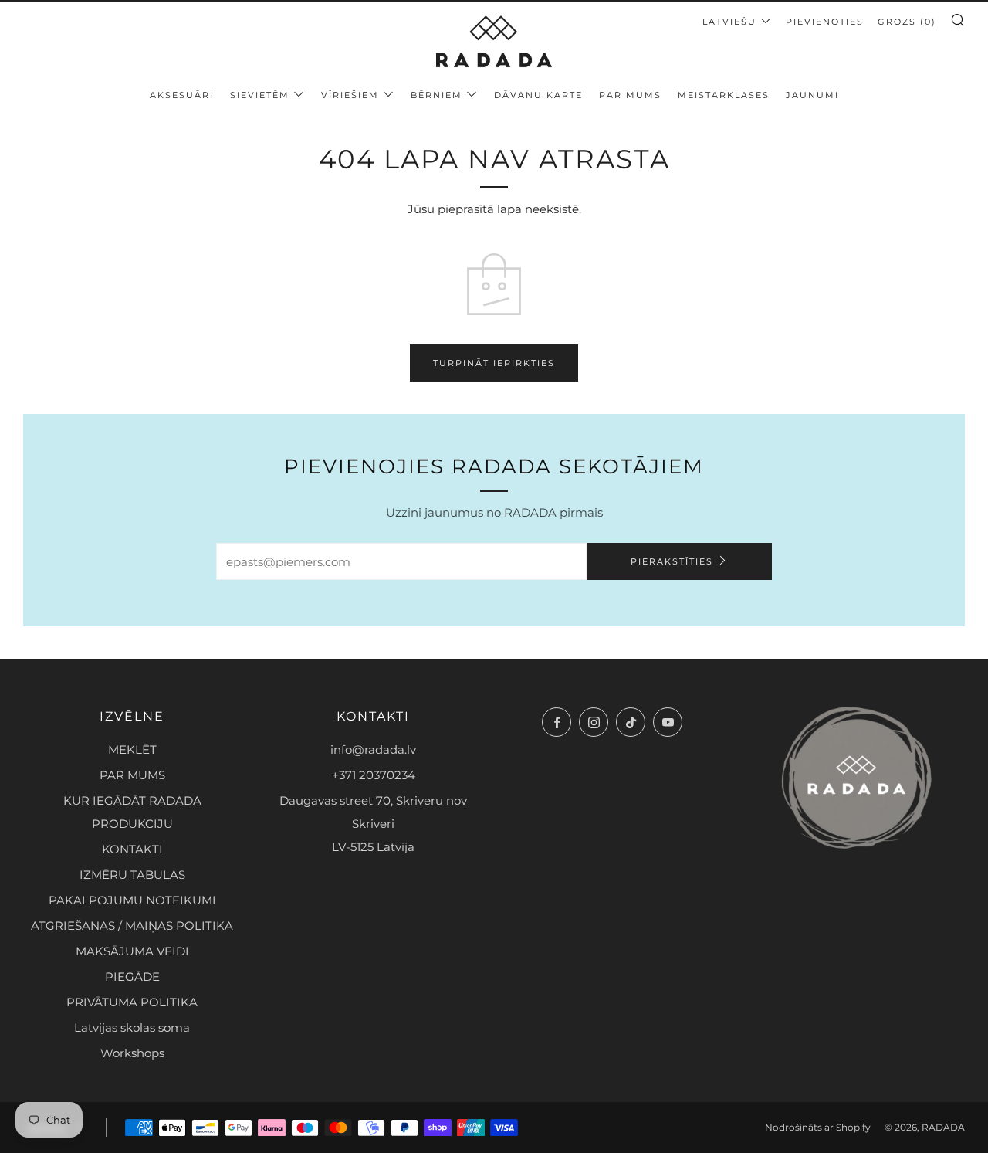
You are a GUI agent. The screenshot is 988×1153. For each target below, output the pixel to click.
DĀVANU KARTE (538, 95)
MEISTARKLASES (724, 95)
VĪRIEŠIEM (350, 95)
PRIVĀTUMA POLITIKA (132, 1002)
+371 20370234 (373, 775)
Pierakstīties (672, 561)
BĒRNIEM (436, 95)
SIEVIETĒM (259, 95)
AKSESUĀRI (182, 95)
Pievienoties (825, 21)
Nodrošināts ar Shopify (818, 1127)
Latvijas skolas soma (132, 1027)
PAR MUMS (630, 95)
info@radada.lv (373, 749)
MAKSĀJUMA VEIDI (132, 951)
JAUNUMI (812, 95)
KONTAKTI (132, 849)
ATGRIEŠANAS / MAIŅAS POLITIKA (132, 925)
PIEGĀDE (132, 976)
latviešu (729, 21)
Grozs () (907, 21)
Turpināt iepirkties (494, 363)
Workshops (132, 1053)
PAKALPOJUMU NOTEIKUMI (132, 900)
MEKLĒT (132, 749)
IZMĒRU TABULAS (132, 874)
